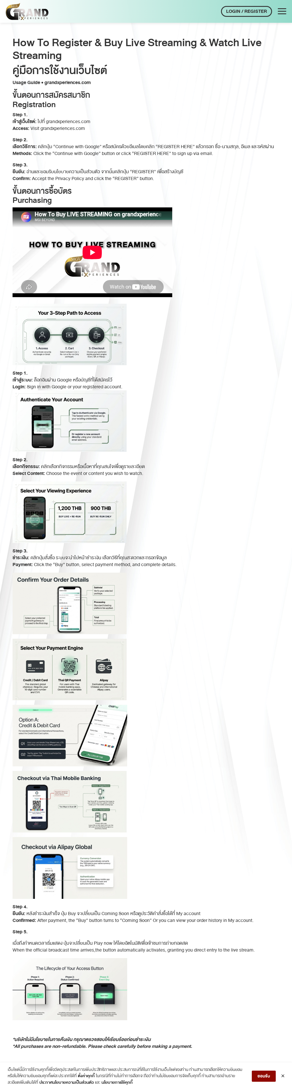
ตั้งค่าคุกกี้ (86, 1076)
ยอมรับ (263, 1076)
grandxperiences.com (68, 121)
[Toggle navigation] (282, 11)
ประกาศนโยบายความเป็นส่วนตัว (66, 1082)
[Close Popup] (282, 1076)
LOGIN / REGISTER (246, 11)
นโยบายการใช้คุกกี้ (117, 1082)
